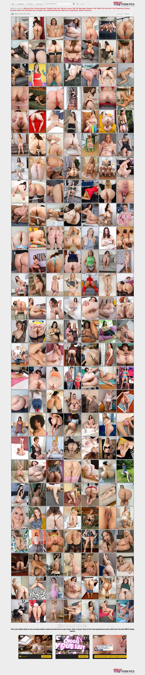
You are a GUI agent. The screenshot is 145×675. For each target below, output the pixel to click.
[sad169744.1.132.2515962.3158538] (125, 447)
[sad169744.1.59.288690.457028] (72, 214)
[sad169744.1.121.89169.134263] (55, 424)
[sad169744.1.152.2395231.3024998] (107, 517)
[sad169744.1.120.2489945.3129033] (37, 424)
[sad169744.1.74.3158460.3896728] (90, 261)
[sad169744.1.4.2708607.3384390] (90, 28)
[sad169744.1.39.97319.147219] (90, 144)
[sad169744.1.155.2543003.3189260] (37, 541)
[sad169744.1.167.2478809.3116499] (125, 564)
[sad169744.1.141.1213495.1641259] (37, 494)
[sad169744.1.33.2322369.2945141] (107, 121)
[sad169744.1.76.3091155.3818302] (125, 261)
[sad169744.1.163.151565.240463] (55, 564)
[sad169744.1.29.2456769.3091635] (37, 121)
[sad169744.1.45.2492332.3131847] (72, 168)
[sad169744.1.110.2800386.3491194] (107, 378)
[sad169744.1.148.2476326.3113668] (37, 517)
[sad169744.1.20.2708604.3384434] (125, 74)
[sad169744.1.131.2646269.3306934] (107, 447)
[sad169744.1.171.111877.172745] (72, 587)
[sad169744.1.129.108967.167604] (72, 447)
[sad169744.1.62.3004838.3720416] (125, 214)
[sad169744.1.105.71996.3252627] (19, 378)
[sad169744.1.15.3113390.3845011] (37, 74)
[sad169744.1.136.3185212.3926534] (72, 471)
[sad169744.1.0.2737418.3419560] (19, 28)
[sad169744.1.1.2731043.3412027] (37, 28)
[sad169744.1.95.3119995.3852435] (90, 331)
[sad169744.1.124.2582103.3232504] (107, 424)
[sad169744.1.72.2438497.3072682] (55, 261)
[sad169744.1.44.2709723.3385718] (55, 168)
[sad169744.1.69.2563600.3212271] (125, 238)
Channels (30, 4)
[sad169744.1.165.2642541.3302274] (90, 564)
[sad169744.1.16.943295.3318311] (55, 74)
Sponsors (39, 4)
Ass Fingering (117, 8)
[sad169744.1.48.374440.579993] (125, 168)
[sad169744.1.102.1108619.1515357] (90, 354)
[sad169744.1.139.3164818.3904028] (125, 471)
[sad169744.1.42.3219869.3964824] (19, 168)
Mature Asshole (85, 10)
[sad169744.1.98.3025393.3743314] (19, 354)
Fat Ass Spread (40, 8)
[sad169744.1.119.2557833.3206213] (19, 424)
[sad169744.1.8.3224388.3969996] (37, 51)
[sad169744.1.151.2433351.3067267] (90, 517)
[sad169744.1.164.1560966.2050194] (72, 564)
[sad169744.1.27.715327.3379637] (125, 98)
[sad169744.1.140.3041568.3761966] (19, 494)
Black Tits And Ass (104, 8)
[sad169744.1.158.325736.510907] (90, 541)
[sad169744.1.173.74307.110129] (107, 587)
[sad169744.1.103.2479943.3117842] (107, 354)
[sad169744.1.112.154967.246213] (19, 401)
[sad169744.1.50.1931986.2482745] (37, 191)
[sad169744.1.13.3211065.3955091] (125, 51)
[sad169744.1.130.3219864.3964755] (90, 447)
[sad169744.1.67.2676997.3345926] (90, 238)
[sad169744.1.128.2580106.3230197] (55, 447)
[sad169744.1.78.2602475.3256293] (37, 284)
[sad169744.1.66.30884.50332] (72, 238)
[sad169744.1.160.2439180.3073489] (125, 541)
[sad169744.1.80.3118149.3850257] (72, 284)
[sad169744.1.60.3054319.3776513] (90, 214)
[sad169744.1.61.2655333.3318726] (107, 214)
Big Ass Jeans (66, 8)
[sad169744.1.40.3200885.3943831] (107, 144)
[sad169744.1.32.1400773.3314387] (90, 121)
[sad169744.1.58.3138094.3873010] (55, 214)
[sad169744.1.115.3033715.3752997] (72, 401)
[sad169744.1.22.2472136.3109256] (37, 98)
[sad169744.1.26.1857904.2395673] (107, 98)
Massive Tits (91, 8)
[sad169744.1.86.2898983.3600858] (55, 308)
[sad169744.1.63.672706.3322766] (19, 238)
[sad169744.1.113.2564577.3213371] (37, 401)
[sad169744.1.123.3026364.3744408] (90, 424)
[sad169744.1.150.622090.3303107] (72, 517)
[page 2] (85, 626)
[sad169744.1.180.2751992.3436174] (107, 611)
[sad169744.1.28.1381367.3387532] (19, 121)
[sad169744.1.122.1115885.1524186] (72, 424)
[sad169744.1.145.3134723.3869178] (107, 494)
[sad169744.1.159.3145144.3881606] (107, 541)
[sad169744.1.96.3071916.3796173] (107, 331)
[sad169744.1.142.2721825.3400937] (55, 494)
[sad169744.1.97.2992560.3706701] (125, 331)
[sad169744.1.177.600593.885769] (55, 611)
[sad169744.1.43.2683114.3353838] (37, 168)
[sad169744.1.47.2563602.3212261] (107, 168)
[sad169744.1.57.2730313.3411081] (37, 214)
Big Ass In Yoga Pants (70, 10)
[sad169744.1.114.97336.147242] (55, 401)
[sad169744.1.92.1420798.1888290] (37, 331)
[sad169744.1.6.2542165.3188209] (125, 28)
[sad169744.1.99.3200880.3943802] (37, 354)
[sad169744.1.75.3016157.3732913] (107, 261)
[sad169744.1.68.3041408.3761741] (107, 238)
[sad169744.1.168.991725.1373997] (19, 587)
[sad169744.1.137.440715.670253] (90, 471)
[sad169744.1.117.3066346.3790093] (107, 401)
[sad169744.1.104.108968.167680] (125, 354)
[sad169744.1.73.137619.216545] (72, 261)
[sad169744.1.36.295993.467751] (37, 144)
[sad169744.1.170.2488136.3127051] (55, 587)
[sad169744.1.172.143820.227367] (90, 587)
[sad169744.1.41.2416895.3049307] (125, 144)
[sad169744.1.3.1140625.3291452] (72, 28)
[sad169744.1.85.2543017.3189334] (37, 308)
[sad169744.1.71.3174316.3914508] (37, 261)
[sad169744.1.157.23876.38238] (72, 541)
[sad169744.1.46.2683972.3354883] (90, 168)
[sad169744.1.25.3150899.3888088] (90, 98)
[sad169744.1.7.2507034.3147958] (19, 51)
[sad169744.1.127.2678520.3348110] (37, 447)
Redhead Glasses (54, 10)
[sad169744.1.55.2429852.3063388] (125, 191)
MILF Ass (21, 10)
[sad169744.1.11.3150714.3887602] (90, 51)
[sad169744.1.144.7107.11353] (90, 494)
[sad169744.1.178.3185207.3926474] (72, 611)
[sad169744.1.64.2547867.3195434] (37, 238)
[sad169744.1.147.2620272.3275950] (19, 517)
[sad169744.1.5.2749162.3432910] (107, 28)
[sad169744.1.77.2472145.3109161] (19, 284)
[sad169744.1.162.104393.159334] (37, 564)
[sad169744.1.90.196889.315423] (125, 308)
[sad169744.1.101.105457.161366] (72, 354)
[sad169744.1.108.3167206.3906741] (72, 378)
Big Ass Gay (28, 8)
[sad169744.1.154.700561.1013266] (19, 541)
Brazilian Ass (30, 10)
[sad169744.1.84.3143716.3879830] (19, 308)
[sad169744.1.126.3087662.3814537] (19, 447)
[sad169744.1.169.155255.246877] (37, 587)
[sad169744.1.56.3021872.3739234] (19, 214)
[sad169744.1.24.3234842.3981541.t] (72, 98)
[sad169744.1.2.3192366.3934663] (55, 28)
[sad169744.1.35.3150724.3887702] (19, 144)
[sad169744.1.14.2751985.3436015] (19, 74)
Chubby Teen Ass (53, 8)
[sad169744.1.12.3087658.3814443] (107, 51)
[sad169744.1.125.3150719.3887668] (125, 424)
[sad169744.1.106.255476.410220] (37, 378)
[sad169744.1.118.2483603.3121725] (125, 401)
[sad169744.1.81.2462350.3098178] (90, 284)
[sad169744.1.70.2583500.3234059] (19, 261)
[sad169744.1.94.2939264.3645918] (72, 331)
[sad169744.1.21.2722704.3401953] (19, 98)
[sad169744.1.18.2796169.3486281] (90, 74)
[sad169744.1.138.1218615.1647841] (107, 471)
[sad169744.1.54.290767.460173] (107, 191)
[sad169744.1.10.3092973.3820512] (72, 51)
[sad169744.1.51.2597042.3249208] (55, 191)
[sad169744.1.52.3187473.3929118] (72, 191)
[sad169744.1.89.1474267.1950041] (107, 308)
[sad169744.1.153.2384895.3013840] (125, 517)
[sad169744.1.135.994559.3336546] (55, 471)
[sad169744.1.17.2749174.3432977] (72, 74)
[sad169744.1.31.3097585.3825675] (72, 121)
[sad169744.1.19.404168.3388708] (107, 74)
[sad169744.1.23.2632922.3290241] (55, 98)
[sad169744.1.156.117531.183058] (55, 541)
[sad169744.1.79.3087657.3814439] (55, 284)
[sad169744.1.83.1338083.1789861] (125, 284)
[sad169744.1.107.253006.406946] (55, 378)
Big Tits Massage (79, 8)
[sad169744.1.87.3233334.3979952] (72, 308)
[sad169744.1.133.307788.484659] (19, 471)
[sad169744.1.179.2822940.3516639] (90, 611)
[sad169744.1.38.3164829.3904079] (72, 144)
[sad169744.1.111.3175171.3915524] (125, 378)
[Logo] (124, 4)
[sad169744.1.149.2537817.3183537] (55, 517)
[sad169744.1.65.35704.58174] (55, 238)
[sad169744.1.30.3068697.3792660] (55, 121)
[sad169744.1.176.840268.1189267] (37, 611)
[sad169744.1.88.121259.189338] (90, 308)
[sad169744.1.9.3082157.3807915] (55, 51)
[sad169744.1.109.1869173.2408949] (90, 378)
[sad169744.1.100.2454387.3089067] (55, 354)
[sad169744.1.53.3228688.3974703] (90, 191)
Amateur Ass (41, 10)
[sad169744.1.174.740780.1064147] (125, 587)
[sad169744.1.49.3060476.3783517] (19, 191)
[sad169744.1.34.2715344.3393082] (125, 121)
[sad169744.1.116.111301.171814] (90, 401)
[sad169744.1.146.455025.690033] (125, 494)
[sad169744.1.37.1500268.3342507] (55, 144)
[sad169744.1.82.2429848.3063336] (107, 284)
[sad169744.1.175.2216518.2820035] (19, 611)
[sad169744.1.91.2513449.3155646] (19, 331)
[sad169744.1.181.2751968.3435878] (125, 611)
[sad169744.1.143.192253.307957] (72, 494)
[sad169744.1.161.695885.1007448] (19, 564)
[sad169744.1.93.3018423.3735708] (55, 331)
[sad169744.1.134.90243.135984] (37, 471)
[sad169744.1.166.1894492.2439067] (107, 564)
